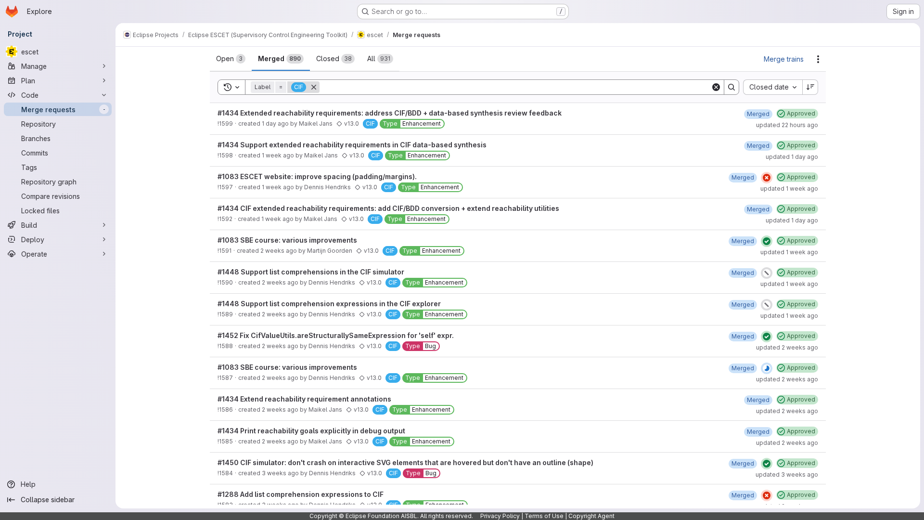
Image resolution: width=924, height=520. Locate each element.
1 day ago (275, 123)
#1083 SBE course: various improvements (287, 240)
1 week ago (278, 155)
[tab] (231, 59)
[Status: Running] (766, 368)
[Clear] (716, 87)
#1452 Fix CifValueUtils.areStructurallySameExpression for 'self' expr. (336, 335)
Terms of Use (544, 516)
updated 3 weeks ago (787, 474)
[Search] (731, 87)
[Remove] (314, 87)
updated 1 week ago (789, 188)
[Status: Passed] (766, 241)
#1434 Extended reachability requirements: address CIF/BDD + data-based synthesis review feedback (390, 113)
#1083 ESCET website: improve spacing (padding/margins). (317, 176)
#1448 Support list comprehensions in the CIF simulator (311, 272)
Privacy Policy (500, 516)
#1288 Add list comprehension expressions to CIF (301, 494)
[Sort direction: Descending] (810, 87)
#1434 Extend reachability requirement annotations (304, 399)
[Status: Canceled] (766, 273)
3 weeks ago (280, 473)
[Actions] (818, 59)
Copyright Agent (591, 516)
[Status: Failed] (766, 177)
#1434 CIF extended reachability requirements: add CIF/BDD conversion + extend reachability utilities (388, 208)
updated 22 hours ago (787, 125)
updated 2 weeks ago (787, 347)
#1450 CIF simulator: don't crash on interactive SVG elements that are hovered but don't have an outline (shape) (405, 462)
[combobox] (772, 87)
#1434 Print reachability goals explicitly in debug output (311, 431)
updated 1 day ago (792, 156)
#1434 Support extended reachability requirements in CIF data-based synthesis (352, 145)
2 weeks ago (278, 250)
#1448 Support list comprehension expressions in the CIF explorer (329, 303)
